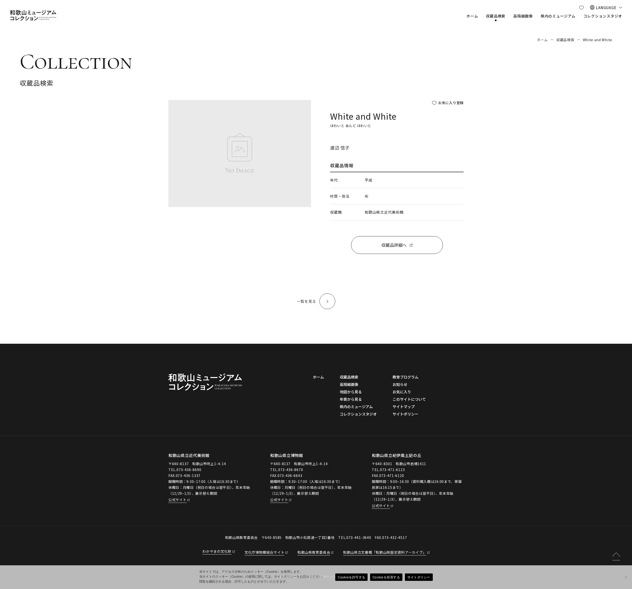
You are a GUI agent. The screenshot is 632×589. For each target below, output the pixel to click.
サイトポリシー (418, 577)
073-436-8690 (189, 469)
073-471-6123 (392, 469)
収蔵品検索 (565, 39)
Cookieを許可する (351, 577)
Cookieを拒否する (386, 577)
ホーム (542, 39)
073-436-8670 (290, 469)
